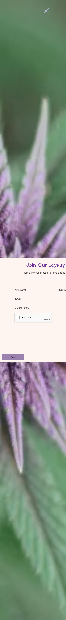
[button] (46, 11)
